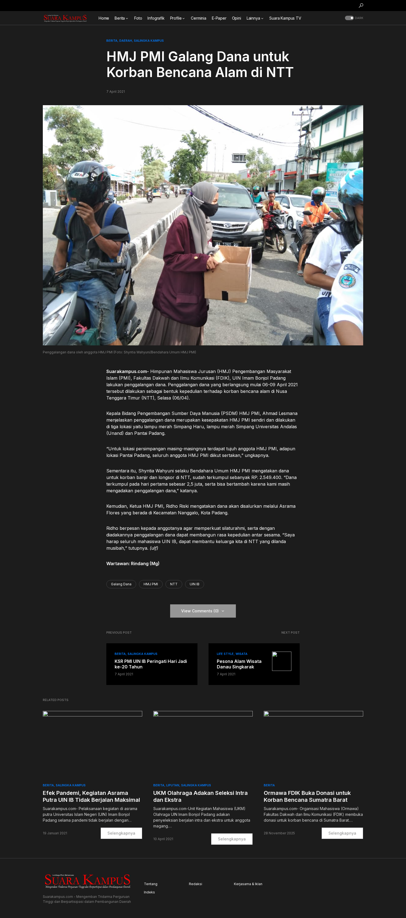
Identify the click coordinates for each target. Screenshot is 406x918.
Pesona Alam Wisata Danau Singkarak (239, 664)
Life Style (225, 654)
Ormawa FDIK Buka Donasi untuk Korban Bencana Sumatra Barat (307, 796)
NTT (174, 584)
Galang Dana (121, 584)
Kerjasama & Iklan (248, 884)
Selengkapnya (121, 833)
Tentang (150, 884)
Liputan (172, 785)
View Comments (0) (200, 611)
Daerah (125, 41)
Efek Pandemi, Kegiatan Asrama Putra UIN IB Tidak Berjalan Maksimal (91, 796)
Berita (111, 41)
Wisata (241, 654)
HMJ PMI (151, 584)
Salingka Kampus (149, 41)
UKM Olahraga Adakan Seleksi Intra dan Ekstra (200, 796)
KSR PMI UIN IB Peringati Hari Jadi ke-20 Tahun (151, 664)
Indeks (149, 892)
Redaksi (195, 884)
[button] (361, 5)
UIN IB (194, 584)
